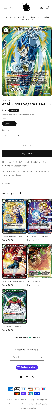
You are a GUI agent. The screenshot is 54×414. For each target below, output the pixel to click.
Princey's (16, 400)
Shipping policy (42, 404)
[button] (5, 7)
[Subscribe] (41, 357)
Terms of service (28, 404)
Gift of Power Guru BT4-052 (12, 326)
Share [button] (7, 183)
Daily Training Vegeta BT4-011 (13, 281)
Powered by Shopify (27, 400)
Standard (11, 124)
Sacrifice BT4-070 (33, 281)
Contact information (28, 408)
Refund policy (42, 400)
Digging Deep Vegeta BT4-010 (38, 236)
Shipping (15, 114)
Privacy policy (14, 404)
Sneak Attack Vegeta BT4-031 (13, 236)
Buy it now (27, 153)
